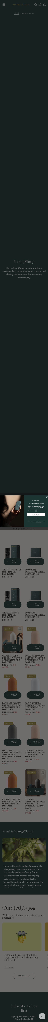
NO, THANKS (36, 518)
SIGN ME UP (36, 514)
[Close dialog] (46, 496)
